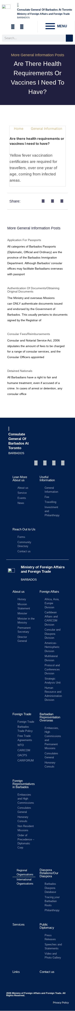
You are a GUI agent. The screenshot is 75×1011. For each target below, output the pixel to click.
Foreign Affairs (49, 591)
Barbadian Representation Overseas (50, 717)
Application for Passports (24, 240)
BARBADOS (16, 453)
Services (18, 924)
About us (18, 591)
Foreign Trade (21, 714)
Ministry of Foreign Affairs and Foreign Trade (43, 569)
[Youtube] (63, 463)
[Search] (69, 38)
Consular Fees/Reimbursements (28, 334)
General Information (46, 128)
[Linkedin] (54, 463)
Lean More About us (19, 478)
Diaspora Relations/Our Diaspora (49, 873)
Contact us (47, 972)
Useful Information (47, 478)
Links (16, 972)
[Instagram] (45, 463)
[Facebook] (36, 463)
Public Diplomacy (47, 926)
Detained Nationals (19, 370)
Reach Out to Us (23, 529)
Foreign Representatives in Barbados (23, 784)
